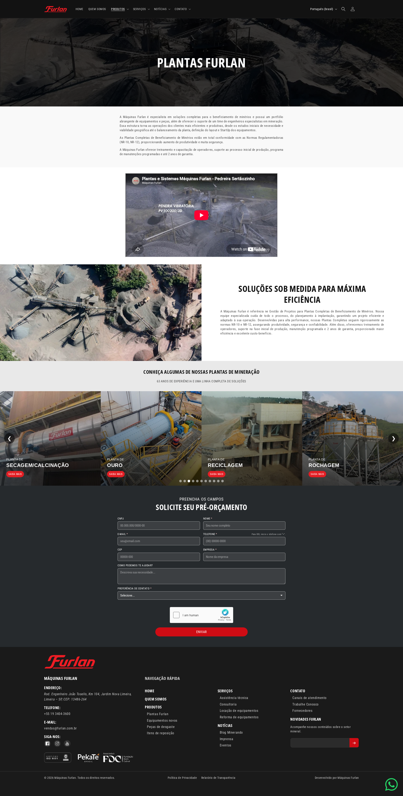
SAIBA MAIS (15, 474)
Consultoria (228, 704)
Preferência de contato (134, 588)
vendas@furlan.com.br (60, 728)
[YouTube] (67, 743)
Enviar (201, 632)
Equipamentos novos (162, 721)
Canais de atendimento (309, 698)
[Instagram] (57, 743)
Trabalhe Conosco (305, 704)
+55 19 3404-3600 (57, 714)
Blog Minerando (231, 732)
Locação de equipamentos (239, 711)
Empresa (209, 549)
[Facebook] (47, 743)
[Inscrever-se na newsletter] (354, 742)
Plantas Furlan (157, 714)
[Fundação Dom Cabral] (105, 758)
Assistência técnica (234, 698)
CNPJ (121, 518)
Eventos (225, 745)
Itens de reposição (160, 733)
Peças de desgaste (161, 727)
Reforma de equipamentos (239, 717)
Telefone (209, 534)
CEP (120, 549)
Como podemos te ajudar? (135, 565)
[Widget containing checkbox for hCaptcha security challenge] (201, 615)
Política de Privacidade (182, 777)
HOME (149, 690)
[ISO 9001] (57, 758)
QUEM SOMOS (156, 699)
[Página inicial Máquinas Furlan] (70, 668)
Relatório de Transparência (218, 777)
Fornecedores (302, 711)
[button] (120, 9)
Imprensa (226, 739)
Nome (207, 518)
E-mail (122, 534)
